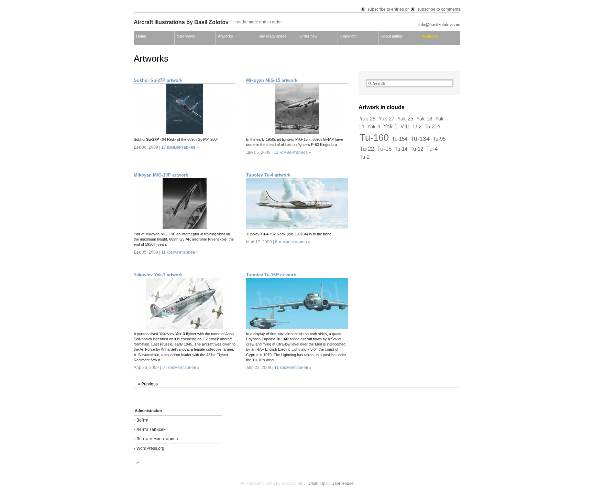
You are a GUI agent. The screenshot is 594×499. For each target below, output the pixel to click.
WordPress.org (150, 448)
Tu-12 (416, 149)
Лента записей (151, 429)
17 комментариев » (180, 147)
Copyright (348, 36)
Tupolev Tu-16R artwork (271, 274)
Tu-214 (432, 126)
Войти (142, 420)
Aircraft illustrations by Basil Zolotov (181, 22)
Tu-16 (384, 149)
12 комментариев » (292, 152)
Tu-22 (367, 149)
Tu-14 (401, 149)
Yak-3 (373, 126)
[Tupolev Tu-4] (297, 227)
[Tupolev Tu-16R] (297, 327)
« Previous (148, 384)
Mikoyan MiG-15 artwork (271, 80)
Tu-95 (439, 139)
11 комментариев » (179, 252)
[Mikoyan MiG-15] (297, 132)
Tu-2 (365, 157)
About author (392, 36)
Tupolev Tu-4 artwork (268, 175)
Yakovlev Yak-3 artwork (158, 274)
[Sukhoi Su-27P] (184, 132)
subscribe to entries (385, 9)
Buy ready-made (272, 36)
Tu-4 (432, 149)
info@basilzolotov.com (439, 25)
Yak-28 (367, 118)
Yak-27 (386, 118)
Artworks (225, 36)
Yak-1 (390, 126)
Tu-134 (420, 138)
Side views (186, 36)
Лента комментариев (157, 438)
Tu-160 (374, 137)
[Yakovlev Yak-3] (184, 327)
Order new (308, 36)
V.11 (405, 126)
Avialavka (430, 36)
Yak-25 (405, 118)
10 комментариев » (180, 367)
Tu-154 (399, 139)
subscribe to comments (438, 9)
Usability (317, 483)
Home (141, 36)
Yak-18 (424, 118)
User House (342, 483)
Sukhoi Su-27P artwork (158, 80)
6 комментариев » (292, 242)
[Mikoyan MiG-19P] (184, 227)
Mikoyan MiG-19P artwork (161, 175)
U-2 (417, 126)
